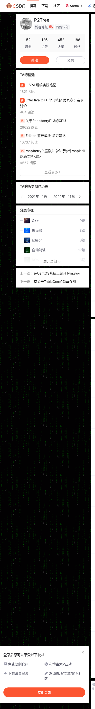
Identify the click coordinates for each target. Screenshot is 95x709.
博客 (33, 6)
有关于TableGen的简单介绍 (55, 281)
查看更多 (51, 172)
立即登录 (44, 692)
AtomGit (76, 6)
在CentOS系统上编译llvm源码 (57, 273)
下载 (44, 6)
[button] (22, 197)
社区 (56, 6)
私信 (70, 60)
